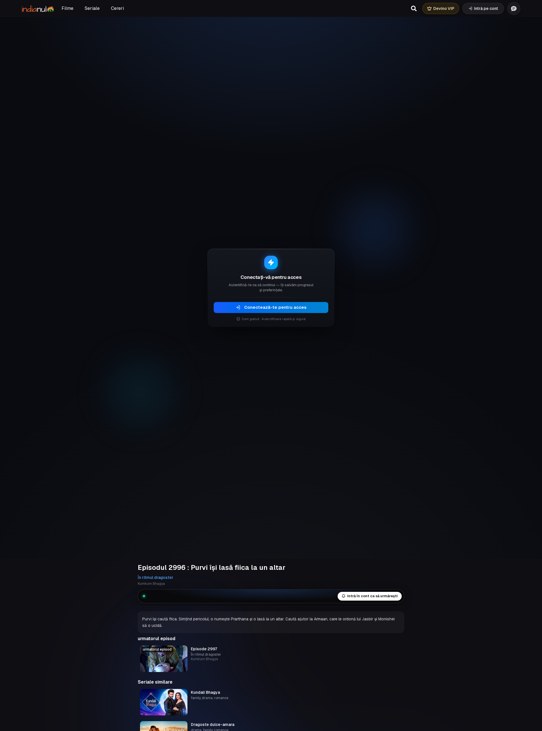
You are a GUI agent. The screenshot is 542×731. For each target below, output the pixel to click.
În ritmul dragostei (155, 577)
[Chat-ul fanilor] (514, 8)
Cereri (117, 8)
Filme (67, 8)
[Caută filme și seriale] (414, 8)
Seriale (92, 8)
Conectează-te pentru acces (275, 307)
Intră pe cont (486, 8)
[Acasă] (38, 8)
